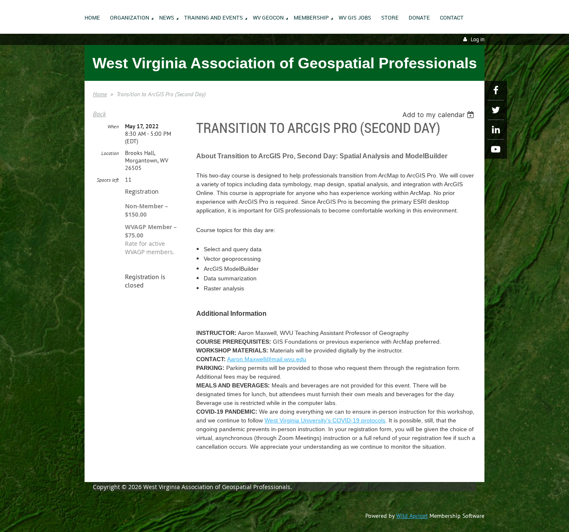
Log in (477, 39)
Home (100, 94)
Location (110, 153)
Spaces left (108, 180)
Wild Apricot (412, 516)
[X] (495, 110)
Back (99, 114)
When (113, 126)
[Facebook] (495, 90)
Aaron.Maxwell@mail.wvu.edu (266, 359)
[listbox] (439, 115)
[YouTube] (495, 149)
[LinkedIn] (495, 129)
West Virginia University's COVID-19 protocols (325, 420)
